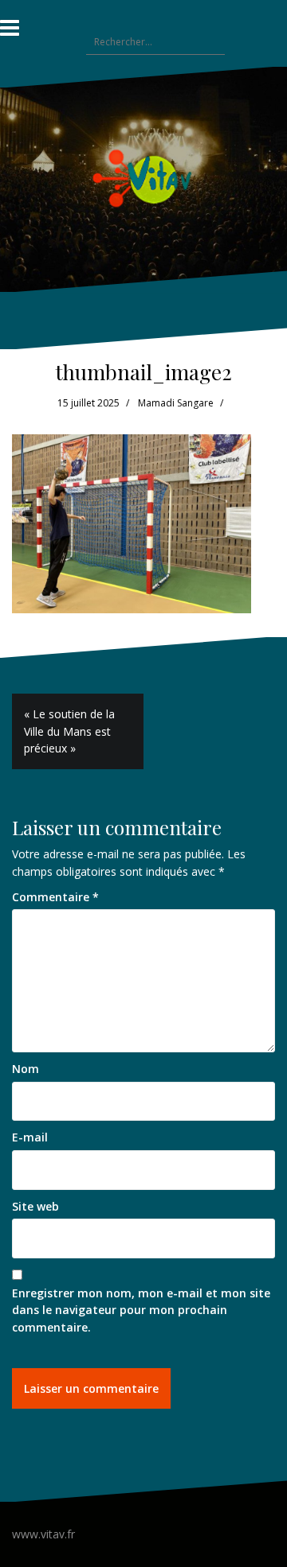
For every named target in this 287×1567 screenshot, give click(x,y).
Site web (35, 1206)
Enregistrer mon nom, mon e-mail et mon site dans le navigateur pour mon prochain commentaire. (141, 1310)
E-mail (30, 1137)
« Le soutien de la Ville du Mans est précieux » (69, 731)
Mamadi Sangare (176, 403)
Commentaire (55, 896)
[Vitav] (144, 177)
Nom (25, 1068)
